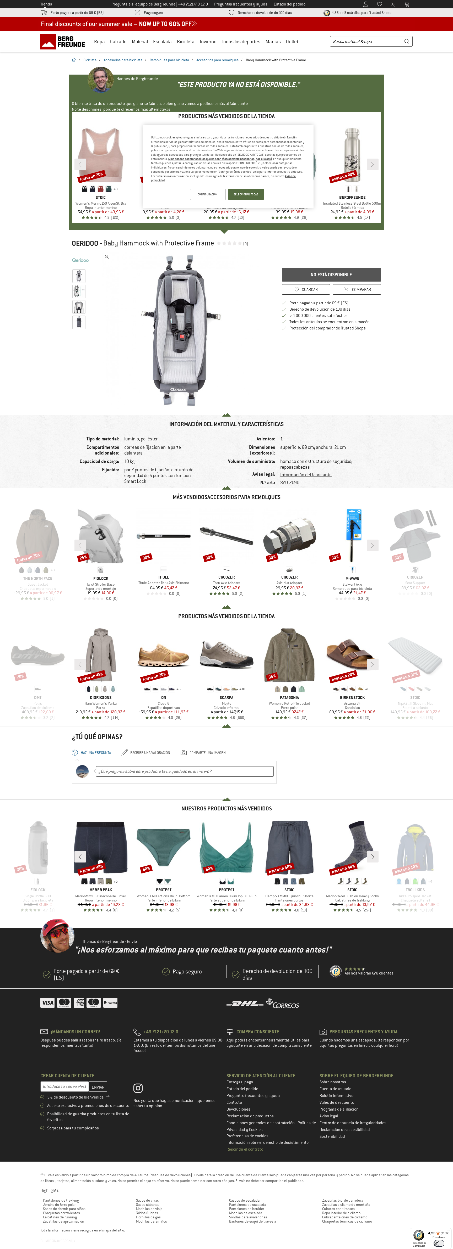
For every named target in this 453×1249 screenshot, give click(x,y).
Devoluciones (238, 1109)
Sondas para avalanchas (248, 1217)
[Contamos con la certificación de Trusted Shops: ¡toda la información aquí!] (336, 971)
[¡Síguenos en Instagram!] (141, 1089)
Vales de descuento (337, 1102)
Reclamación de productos (250, 1116)
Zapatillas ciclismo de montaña (346, 1204)
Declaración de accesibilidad (345, 1129)
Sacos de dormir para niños (64, 1208)
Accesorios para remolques (217, 60)
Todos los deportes (241, 41)
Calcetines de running (60, 1217)
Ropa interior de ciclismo (341, 1213)
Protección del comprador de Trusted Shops (327, 328)
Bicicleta (186, 41)
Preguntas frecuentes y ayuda (253, 1095)
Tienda (46, 4)
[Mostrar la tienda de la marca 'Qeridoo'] (80, 260)
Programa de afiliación (339, 1109)
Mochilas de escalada (245, 1213)
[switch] (439, 1243)
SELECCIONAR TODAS (246, 194)
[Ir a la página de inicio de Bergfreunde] (64, 41)
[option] (182, 330)
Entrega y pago (239, 1082)
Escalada (162, 41)
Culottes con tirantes (338, 1208)
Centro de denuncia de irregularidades (353, 1122)
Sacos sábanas (147, 1204)
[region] (228, 166)
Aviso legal (329, 1116)
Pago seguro (153, 12)
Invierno (208, 41)
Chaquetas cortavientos (61, 1213)
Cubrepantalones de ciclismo (344, 1217)
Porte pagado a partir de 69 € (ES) (77, 12)
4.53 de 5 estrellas (361, 12)
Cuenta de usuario (335, 1088)
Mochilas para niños (151, 1221)
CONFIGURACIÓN (207, 194)
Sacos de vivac (147, 1200)
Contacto (234, 1102)
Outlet (292, 41)
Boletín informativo (336, 1095)
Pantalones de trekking (61, 1200)
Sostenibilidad (332, 1136)
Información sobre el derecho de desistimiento (267, 1142)
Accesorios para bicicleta (123, 60)
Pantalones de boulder (246, 1208)
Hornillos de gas (148, 1217)
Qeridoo (85, 243)
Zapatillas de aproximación (63, 1221)
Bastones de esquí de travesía (252, 1221)
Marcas (273, 41)
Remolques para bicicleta (169, 60)
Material (140, 41)
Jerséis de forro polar (59, 1204)
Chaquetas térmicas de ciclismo (347, 1221)
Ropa (99, 41)
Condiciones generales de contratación (260, 1122)
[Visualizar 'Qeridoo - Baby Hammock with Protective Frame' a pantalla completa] (107, 257)
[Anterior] (80, 164)
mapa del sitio (113, 1230)
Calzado (118, 41)
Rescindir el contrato (244, 1149)
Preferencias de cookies (247, 1136)
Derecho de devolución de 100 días (265, 12)
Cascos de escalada (244, 1200)
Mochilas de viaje (149, 1208)
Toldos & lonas (147, 1213)
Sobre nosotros (333, 1082)
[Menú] (448, 1231)
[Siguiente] (373, 164)
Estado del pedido (242, 1088)
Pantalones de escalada (247, 1204)
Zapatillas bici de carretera (342, 1200)
